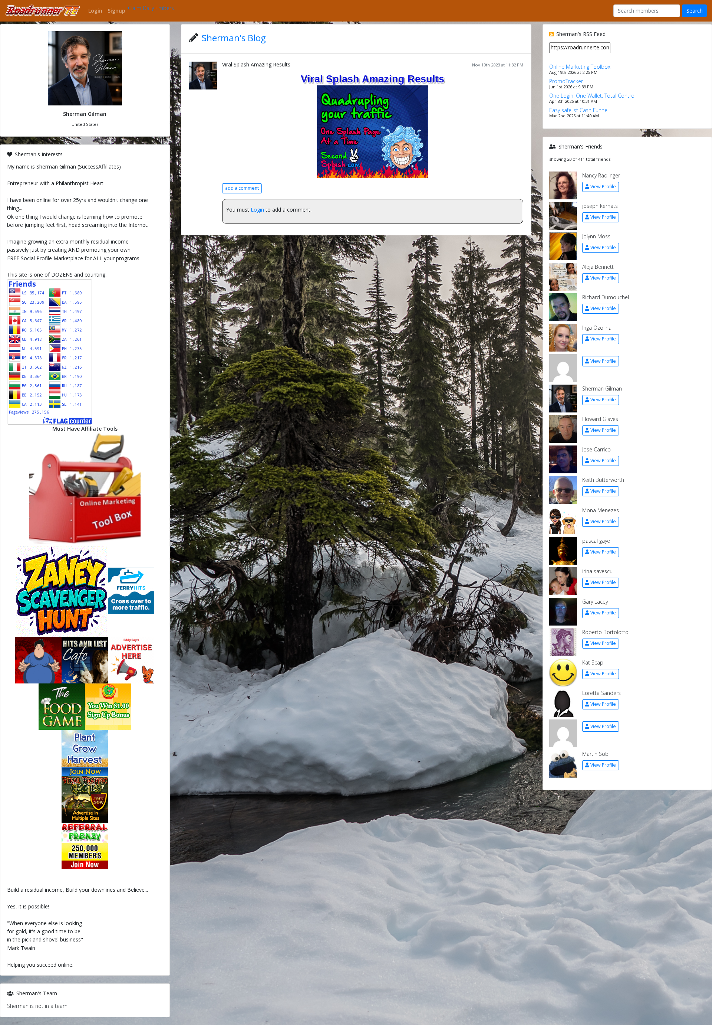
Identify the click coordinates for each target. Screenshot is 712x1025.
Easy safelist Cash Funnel (579, 110)
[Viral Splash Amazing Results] (372, 130)
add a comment (242, 188)
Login (257, 209)
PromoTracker (566, 81)
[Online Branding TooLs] (85, 488)
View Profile (603, 186)
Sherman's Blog (234, 38)
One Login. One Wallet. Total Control (592, 95)
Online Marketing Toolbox (579, 66)
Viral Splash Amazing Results (256, 64)
